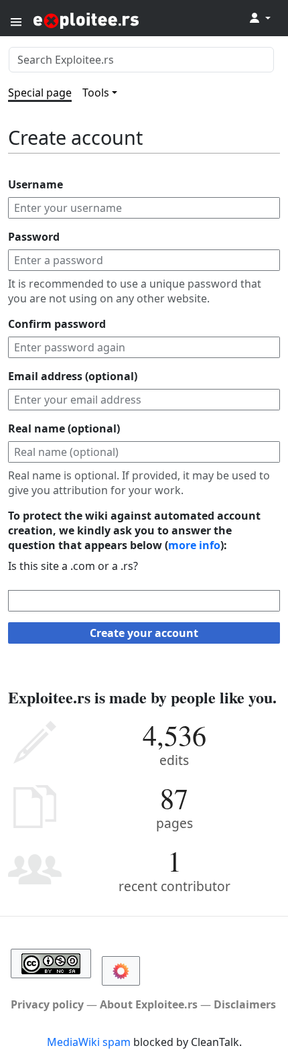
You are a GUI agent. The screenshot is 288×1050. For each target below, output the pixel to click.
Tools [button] (95, 92)
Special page (40, 92)
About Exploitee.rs (149, 1004)
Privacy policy (47, 1004)
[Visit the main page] (119, 19)
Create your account (144, 633)
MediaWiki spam (89, 1042)
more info (194, 545)
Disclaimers (245, 1004)
